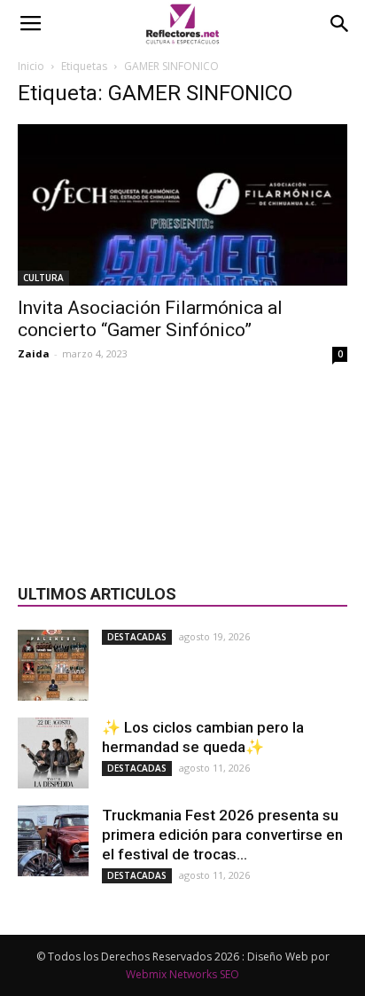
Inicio (31, 66)
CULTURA (43, 277)
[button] (340, 24)
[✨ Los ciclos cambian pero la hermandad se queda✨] (53, 753)
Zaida (34, 353)
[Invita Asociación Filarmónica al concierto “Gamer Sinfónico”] (182, 205)
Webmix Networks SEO (182, 974)
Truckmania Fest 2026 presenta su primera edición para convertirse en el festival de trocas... (222, 834)
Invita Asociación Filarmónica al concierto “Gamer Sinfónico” (150, 319)
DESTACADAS (137, 637)
